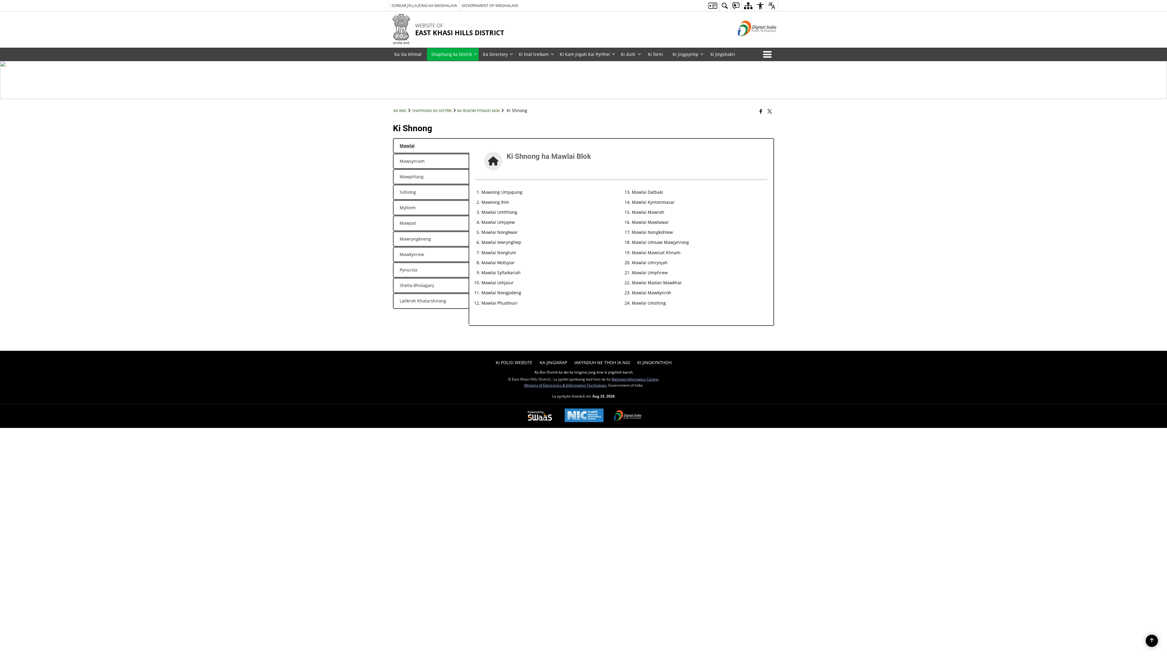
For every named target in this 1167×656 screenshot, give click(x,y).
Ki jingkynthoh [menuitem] (654, 362)
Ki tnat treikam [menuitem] (534, 54)
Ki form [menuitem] (655, 54)
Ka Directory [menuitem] (495, 54)
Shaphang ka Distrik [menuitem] (451, 54)
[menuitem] (712, 5)
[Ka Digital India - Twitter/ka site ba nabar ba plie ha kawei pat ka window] (749, 41)
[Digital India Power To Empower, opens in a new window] (627, 416)
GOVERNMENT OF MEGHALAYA (490, 5)
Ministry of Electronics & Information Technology (565, 385)
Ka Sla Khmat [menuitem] (408, 54)
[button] (768, 54)
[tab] (431, 145)
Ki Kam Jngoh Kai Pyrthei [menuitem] (585, 54)
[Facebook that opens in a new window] (761, 111)
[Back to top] (1152, 641)
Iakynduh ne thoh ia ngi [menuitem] (602, 362)
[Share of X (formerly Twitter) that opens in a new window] (769, 111)
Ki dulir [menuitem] (628, 54)
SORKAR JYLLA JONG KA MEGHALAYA (424, 5)
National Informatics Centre (634, 379)
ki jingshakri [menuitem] (723, 54)
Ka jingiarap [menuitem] (553, 362)
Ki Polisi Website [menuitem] (514, 362)
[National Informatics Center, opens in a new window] (584, 416)
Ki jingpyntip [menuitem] (685, 54)
